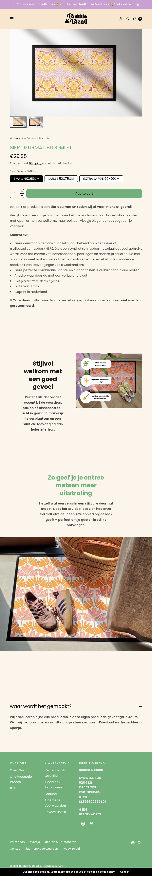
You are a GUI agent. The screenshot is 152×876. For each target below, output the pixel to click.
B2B (13, 788)
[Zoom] (76, 73)
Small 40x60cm (26, 178)
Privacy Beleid (55, 812)
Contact (51, 794)
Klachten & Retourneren (59, 842)
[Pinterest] (92, 824)
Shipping (35, 163)
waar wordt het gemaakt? (40, 706)
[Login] (120, 18)
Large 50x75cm (61, 178)
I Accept (124, 872)
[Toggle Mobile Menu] (14, 18)
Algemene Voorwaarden (41, 849)
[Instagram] (83, 824)
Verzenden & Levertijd (25, 842)
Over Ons (17, 770)
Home (14, 138)
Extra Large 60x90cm (101, 178)
